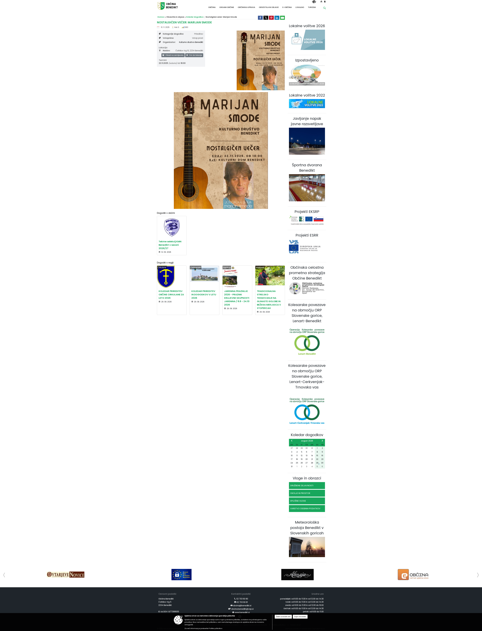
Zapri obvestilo (300, 616)
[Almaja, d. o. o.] (181, 574)
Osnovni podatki (167, 593)
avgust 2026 (307, 440)
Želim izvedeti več (283, 616)
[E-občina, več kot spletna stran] (297, 574)
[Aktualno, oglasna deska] (413, 574)
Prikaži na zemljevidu (174, 55)
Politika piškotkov (215, 628)
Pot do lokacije (195, 55)
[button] (4, 575)
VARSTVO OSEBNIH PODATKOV (305, 508)
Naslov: (166, 50)
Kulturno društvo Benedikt (191, 42)
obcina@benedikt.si (242, 605)
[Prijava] (325, 1)
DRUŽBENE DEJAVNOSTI (301, 485)
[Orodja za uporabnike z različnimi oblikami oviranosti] (314, 1)
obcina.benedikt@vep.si (242, 609)
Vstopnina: (168, 38)
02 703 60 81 (242, 602)
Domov (161, 17)
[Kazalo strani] (321, 1)
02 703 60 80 (242, 598)
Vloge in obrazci (307, 478)
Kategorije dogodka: (173, 34)
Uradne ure (318, 593)
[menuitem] (211, 7)
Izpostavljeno (307, 60)
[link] (260, 18)
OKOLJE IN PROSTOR (300, 493)
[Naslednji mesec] (322, 441)
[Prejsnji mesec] (292, 441)
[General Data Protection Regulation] (65, 574)
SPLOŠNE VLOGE (298, 500)
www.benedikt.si (242, 612)
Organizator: (169, 42)
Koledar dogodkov (194, 17)
